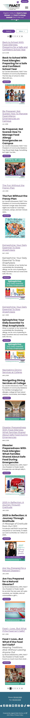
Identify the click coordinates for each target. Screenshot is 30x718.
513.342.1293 (17, 697)
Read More (7, 82)
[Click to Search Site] (18, 2)
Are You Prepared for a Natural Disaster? (14, 569)
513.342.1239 (16, 700)
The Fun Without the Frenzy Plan (13, 186)
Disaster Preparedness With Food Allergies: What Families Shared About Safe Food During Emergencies (15, 432)
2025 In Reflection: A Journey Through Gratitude (13, 505)
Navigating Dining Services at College (12, 371)
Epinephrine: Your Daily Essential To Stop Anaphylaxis (14, 247)
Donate (24, 1)
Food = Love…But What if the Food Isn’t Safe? (14, 629)
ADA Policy (10, 715)
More (21, 31)
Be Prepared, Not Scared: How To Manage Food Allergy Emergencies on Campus (15, 116)
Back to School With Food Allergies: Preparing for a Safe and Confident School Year (15, 46)
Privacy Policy (19, 715)
